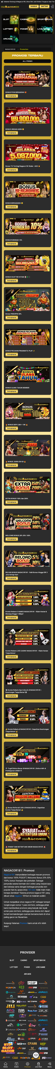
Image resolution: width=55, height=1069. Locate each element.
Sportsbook (39, 960)
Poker (27, 967)
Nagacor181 (9, 874)
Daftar (44, 6)
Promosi (24, 923)
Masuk (34, 6)
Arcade (27, 974)
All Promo (27, 61)
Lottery (14, 967)
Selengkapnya (11, 96)
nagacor (19, 896)
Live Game (40, 967)
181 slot (32, 890)
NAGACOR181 (10, 49)
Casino (23, 960)
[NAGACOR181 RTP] (7, 1048)
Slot (12, 960)
